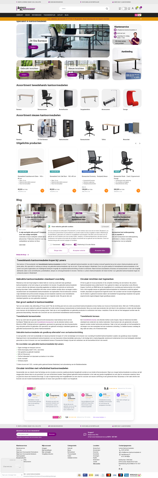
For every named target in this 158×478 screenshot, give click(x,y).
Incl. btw (129, 8)
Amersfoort (96, 448)
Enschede (96, 454)
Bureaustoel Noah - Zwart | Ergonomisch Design (127, 177)
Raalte (95, 458)
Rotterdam (96, 459)
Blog (66, 15)
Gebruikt (19, 15)
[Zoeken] (107, 8)
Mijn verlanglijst (46, 452)
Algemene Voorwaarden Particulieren (27, 452)
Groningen (96, 456)
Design (125, 109)
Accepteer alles (100, 250)
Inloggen (44, 448)
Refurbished (36, 15)
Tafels (104, 139)
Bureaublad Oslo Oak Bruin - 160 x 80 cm (63, 176)
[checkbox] (54, 245)
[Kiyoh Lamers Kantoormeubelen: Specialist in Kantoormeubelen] (138, 15)
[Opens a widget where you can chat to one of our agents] (12, 467)
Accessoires (106, 109)
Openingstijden (20, 456)
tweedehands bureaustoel (45, 322)
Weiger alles (58, 250)
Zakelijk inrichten (72, 458)
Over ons (18, 450)
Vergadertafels (85, 109)
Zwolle (95, 461)
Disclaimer (38, 476)
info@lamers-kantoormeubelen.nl (131, 452)
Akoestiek (126, 139)
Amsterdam (96, 450)
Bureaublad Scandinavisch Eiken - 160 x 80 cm (30, 177)
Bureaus (19, 109)
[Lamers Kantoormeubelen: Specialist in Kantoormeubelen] (25, 9)
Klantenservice (20, 448)
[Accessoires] (111, 98)
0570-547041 (125, 450)
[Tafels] (111, 128)
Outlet (60, 15)
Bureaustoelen (42, 109)
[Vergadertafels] (89, 98)
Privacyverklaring (45, 476)
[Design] (132, 98)
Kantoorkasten (63, 139)
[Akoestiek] (132, 128)
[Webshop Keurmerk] (136, 475)
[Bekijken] (39, 70)
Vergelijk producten (47, 454)
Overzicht (106, 226)
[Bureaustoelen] (47, 98)
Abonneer (52, 434)
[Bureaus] (25, 98)
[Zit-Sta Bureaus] (63, 41)
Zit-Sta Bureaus (43, 139)
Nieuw (27, 15)
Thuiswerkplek (49, 15)
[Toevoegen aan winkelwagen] (42, 190)
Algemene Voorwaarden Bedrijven (26, 454)
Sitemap (53, 476)
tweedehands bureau (89, 320)
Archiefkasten (63, 109)
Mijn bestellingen (47, 450)
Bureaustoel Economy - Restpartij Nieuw (95, 176)
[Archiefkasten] (68, 98)
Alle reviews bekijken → (99, 417)
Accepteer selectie (79, 250)
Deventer (95, 452)
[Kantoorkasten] (68, 128)
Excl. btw (120, 8)
